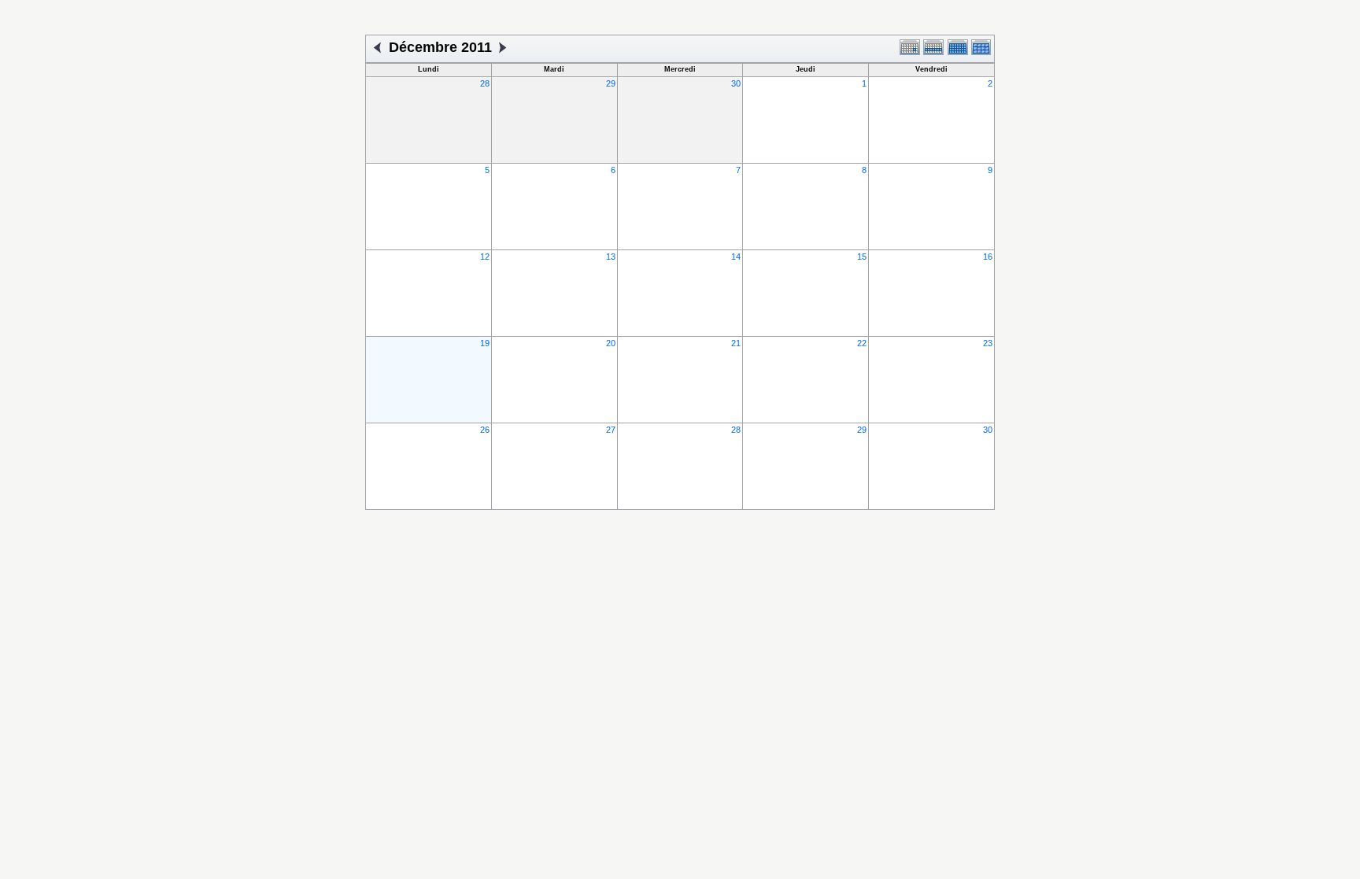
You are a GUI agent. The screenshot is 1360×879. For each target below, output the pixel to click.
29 (610, 83)
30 (736, 83)
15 (862, 256)
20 (610, 343)
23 (987, 343)
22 (862, 343)
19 (485, 343)
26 (485, 429)
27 (610, 429)
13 (610, 256)
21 (736, 343)
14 (736, 256)
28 (485, 83)
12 (485, 256)
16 (987, 256)
